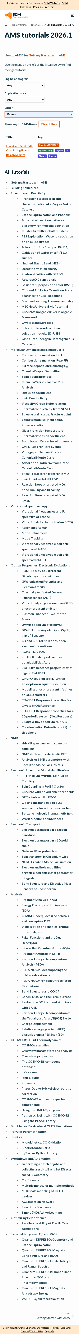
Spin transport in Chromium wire (45, 856)
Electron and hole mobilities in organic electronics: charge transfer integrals (47, 872)
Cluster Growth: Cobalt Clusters (45, 231)
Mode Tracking (32, 538)
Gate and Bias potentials (39, 851)
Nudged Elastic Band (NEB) (41, 263)
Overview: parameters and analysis (47, 1050)
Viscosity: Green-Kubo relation (44, 403)
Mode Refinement (34, 533)
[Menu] (73, 15)
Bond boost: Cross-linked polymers (47, 441)
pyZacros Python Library (40, 1153)
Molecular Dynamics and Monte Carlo (37, 349)
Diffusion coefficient (36, 392)
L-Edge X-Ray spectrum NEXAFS (44, 721)
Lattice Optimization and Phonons (46, 214)
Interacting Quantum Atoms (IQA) (46, 948)
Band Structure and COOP (40, 991)
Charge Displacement (37, 1023)
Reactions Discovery (36, 1207)
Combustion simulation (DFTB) (44, 355)
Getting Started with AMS (29, 182)
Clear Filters (49, 124)
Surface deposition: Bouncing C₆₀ (45, 365)
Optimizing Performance (28, 1218)
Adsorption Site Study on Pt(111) (45, 247)
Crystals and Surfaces (37, 322)
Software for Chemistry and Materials (32, 1327)
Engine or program (16, 79)
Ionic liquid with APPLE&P (40, 479)
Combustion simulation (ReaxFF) (45, 360)
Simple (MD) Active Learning (42, 1212)
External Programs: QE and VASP (34, 1234)
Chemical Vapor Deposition (41, 371)
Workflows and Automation (31, 1158)
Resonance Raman (35, 527)
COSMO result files (35, 1045)
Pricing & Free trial (43, 6)
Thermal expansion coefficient (43, 436)
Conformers (30, 1180)
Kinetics (16, 1137)
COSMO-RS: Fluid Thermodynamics (36, 1040)
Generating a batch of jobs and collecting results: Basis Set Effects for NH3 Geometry (47, 1169)
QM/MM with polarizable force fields (48, 792)
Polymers (28, 1083)
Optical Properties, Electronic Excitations (40, 565)
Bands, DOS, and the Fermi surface (46, 996)
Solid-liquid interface (37, 376)
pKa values (29, 1072)
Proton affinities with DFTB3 (42, 274)
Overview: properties (37, 1056)
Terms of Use (36, 1331)
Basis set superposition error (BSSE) (47, 285)
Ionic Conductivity (35, 398)
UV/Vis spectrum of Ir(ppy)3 (42, 624)
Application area (15, 93)
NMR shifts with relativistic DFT (44, 754)
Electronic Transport (25, 824)
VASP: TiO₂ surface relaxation (43, 1298)
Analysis (17, 894)
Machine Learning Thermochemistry (47, 301)
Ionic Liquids (30, 1077)
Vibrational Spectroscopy (29, 506)
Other (9, 107)
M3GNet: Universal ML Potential (45, 306)
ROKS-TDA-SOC (33, 651)
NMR (14, 738)
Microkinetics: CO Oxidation (42, 1142)
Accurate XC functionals (39, 279)
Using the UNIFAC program (41, 1110)
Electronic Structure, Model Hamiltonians (40, 770)
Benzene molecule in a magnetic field (47, 813)
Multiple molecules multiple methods (48, 1185)
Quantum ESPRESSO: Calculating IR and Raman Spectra (19, 150)
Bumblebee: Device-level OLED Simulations (41, 1126)
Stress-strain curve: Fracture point (46, 414)
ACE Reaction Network (38, 1201)
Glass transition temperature (42, 430)
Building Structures (24, 188)
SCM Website (52, 3)
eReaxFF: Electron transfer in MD (45, 473)
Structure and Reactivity (28, 193)
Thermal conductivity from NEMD (46, 409)
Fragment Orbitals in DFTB (41, 953)
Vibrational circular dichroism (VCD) (47, 522)
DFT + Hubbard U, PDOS (39, 797)
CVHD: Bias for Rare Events (41, 446)
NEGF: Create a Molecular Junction (46, 862)
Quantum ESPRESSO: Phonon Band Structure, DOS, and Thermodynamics (46, 1277)
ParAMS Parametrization (29, 1131)
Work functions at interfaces (42, 819)
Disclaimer (66, 1327)
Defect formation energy (40, 268)
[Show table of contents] (73, 24)
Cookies (25, 1331)
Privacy (55, 1327)
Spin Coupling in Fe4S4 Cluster (43, 786)
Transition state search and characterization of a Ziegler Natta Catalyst (46, 204)
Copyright (49, 1331)
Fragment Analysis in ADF (40, 899)
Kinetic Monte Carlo (36, 1147)
